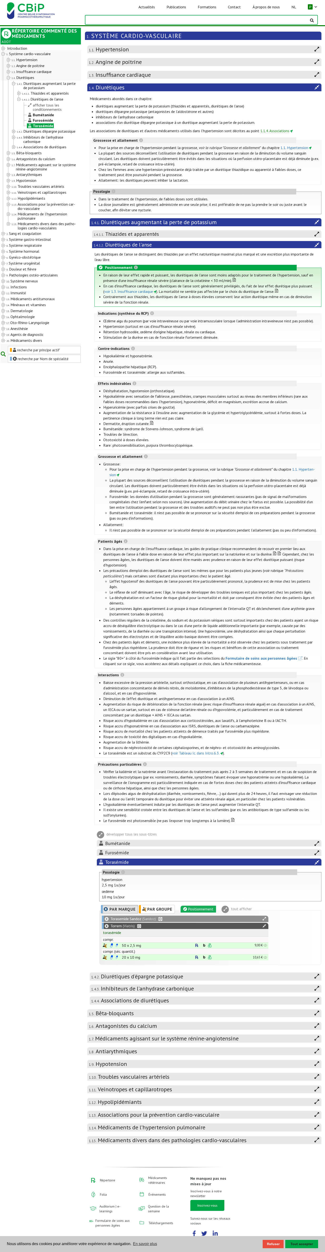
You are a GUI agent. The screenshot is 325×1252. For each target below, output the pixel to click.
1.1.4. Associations (274, 130)
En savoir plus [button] (145, 1244)
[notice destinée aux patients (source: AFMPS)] (116, 945)
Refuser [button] (273, 1244)
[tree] (37, 195)
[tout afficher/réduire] (264, 919)
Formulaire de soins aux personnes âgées (261, 658)
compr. (108, 939)
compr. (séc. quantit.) (119, 951)
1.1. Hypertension (294, 147)
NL (293, 7)
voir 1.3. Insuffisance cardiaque (128, 291)
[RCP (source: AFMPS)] (111, 945)
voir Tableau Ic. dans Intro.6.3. (196, 753)
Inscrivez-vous (207, 1205)
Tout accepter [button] (302, 1244)
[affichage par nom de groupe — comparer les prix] (105, 945)
